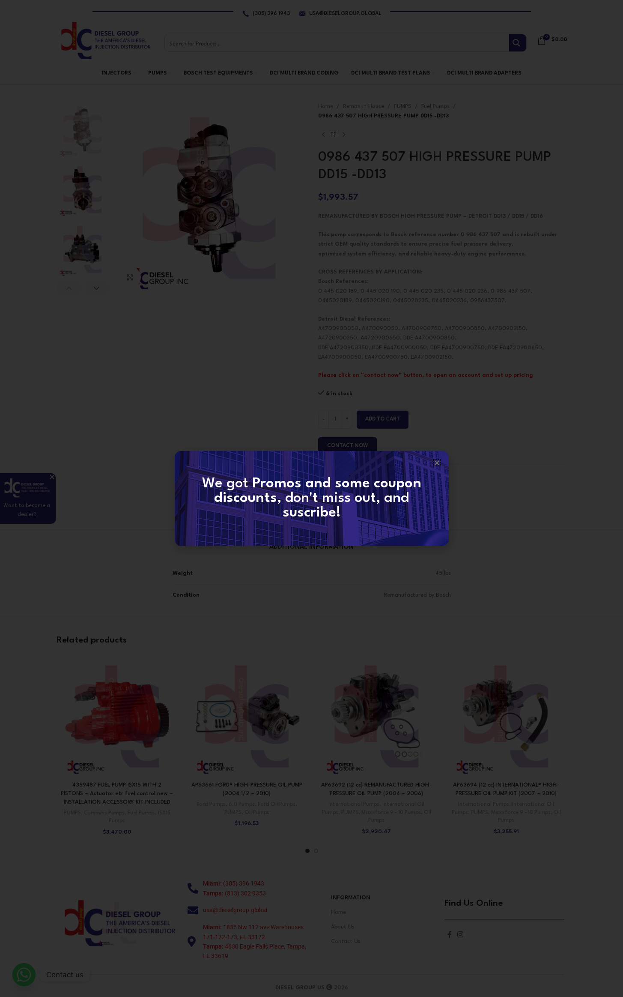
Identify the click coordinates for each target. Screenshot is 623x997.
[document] (311, 498)
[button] (437, 462)
